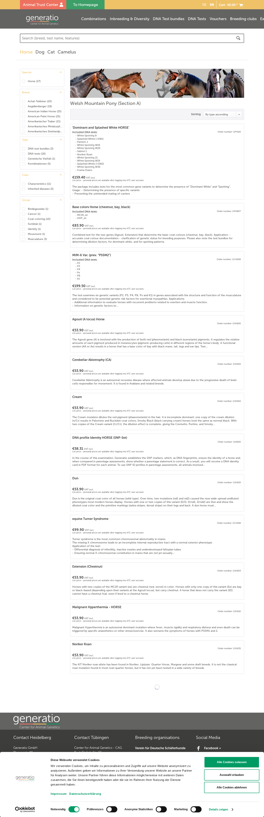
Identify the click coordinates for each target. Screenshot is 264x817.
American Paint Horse (44, 116)
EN (212, 4)
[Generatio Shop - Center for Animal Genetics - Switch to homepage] (50, 20)
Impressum (59, 793)
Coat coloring (39, 219)
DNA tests (37, 153)
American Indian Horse (44, 111)
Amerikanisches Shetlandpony (45, 131)
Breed (25, 92)
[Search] (238, 38)
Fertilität (35, 224)
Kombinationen (39, 163)
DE (204, 4)
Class (25, 174)
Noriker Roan (82, 644)
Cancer (34, 214)
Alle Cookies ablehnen (232, 787)
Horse (34, 81)
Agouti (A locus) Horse (88, 319)
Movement (36, 234)
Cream (77, 397)
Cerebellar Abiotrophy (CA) (91, 359)
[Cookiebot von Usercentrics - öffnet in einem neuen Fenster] (25, 809)
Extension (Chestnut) (87, 566)
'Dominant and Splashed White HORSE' (100, 127)
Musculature (37, 239)
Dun (75, 478)
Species (27, 72)
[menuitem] (203, 4)
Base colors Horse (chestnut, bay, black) (101, 207)
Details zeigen (218, 809)
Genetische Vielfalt (41, 158)
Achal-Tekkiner (40, 101)
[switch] (111, 809)
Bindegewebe (38, 208)
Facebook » (212, 748)
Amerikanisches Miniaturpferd (45, 126)
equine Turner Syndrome (90, 518)
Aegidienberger (40, 106)
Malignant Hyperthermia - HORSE (96, 607)
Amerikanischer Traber (44, 121)
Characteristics (39, 183)
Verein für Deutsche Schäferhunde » (160, 750)
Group (26, 200)
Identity (34, 229)
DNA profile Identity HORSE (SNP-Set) (99, 437)
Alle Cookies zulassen (232, 762)
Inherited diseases (41, 188)
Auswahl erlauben (232, 774)
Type (25, 139)
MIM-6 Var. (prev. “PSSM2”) (91, 255)
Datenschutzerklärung (85, 793)
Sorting (196, 114)
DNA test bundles (40, 148)
